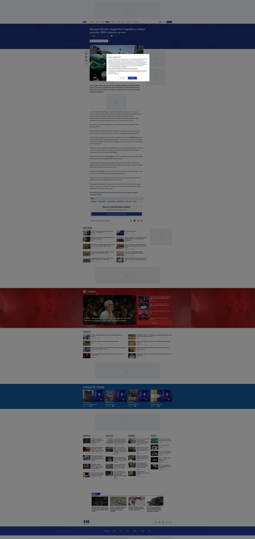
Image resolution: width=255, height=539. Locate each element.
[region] (128, 68)
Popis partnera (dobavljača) (113, 73)
